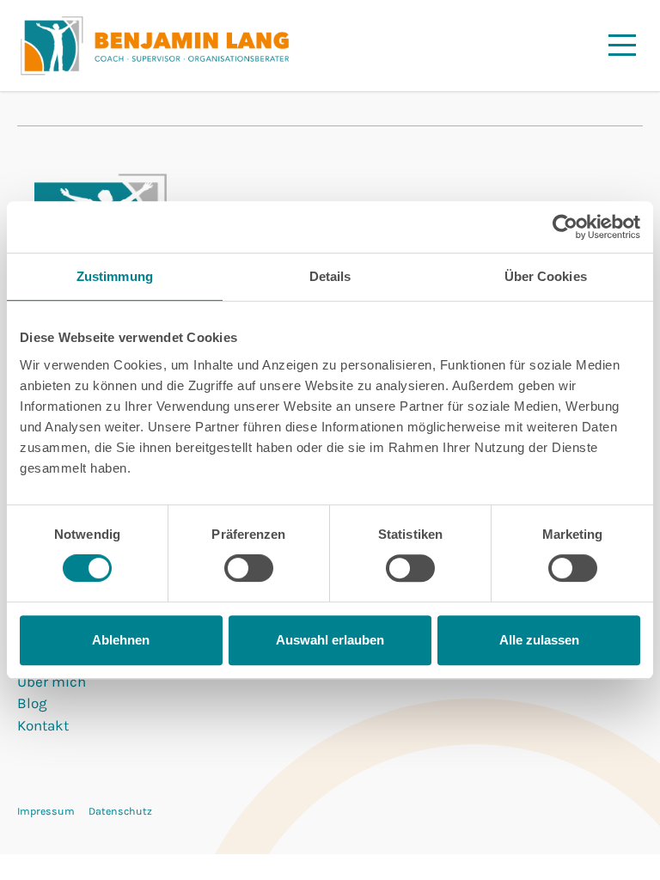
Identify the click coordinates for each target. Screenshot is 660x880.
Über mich (51, 681)
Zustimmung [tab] (114, 276)
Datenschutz (120, 811)
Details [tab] (330, 276)
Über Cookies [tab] (545, 276)
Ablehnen (121, 639)
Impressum (46, 811)
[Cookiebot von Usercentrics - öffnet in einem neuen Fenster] (565, 227)
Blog (32, 703)
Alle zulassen (539, 639)
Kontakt (43, 725)
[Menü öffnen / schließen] (622, 45)
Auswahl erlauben (330, 639)
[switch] (248, 568)
